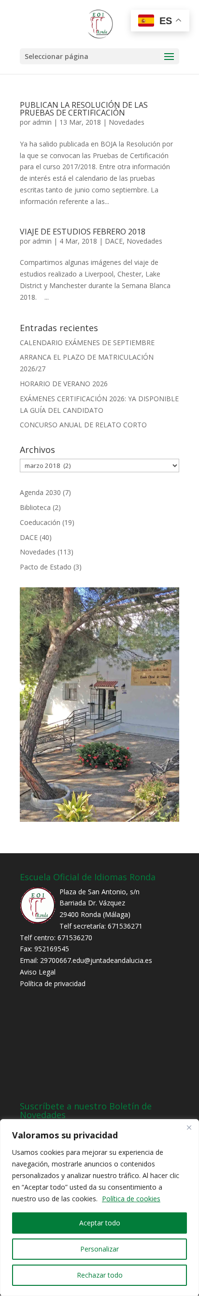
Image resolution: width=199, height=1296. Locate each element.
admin (42, 122)
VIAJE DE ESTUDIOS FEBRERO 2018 (82, 231)
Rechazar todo (100, 1275)
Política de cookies (131, 1198)
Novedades (126, 122)
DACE (114, 241)
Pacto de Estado (45, 566)
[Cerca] (189, 1127)
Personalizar (99, 1248)
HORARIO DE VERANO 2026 (64, 383)
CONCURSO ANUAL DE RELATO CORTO (83, 424)
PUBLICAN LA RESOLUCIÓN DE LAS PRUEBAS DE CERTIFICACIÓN (84, 109)
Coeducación (40, 522)
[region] (99, 1207)
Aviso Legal (38, 971)
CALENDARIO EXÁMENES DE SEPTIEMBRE (87, 342)
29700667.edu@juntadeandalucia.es (96, 960)
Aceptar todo (99, 1222)
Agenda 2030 (40, 492)
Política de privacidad (52, 983)
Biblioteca (35, 507)
